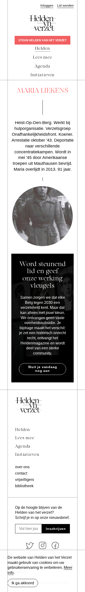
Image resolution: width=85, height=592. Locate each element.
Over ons (22, 467)
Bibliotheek (24, 486)
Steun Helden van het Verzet (42, 40)
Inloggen (46, 5)
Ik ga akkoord (23, 583)
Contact (21, 473)
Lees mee (24, 438)
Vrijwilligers (24, 480)
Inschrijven (56, 529)
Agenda (22, 447)
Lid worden (65, 5)
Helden (22, 430)
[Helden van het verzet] (28, 405)
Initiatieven (27, 455)
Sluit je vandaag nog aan (42, 369)
